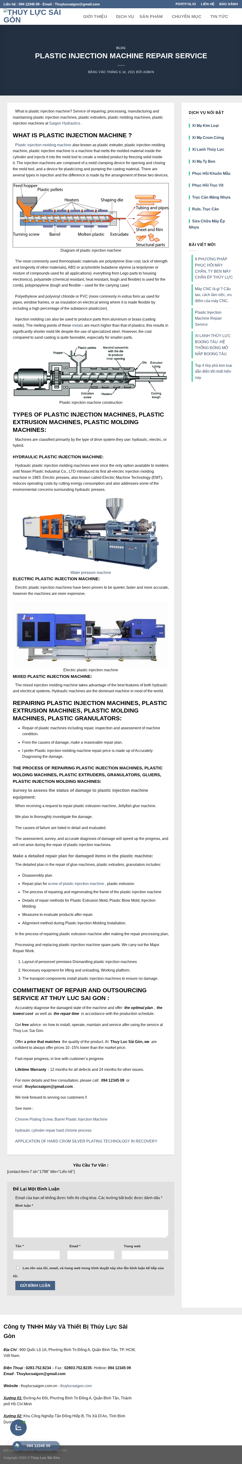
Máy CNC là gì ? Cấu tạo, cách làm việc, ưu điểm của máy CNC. (213, 295)
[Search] (235, 16)
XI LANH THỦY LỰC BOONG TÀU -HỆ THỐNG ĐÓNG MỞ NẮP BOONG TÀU (213, 345)
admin (148, 72)
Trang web (132, 1246)
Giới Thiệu (95, 16)
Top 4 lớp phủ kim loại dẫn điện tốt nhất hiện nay (213, 371)
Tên (19, 1246)
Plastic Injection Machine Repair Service (208, 318)
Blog (121, 48)
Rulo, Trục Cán (205, 209)
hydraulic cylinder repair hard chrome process (53, 1130)
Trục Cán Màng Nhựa (211, 197)
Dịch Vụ (125, 16)
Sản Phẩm (151, 16)
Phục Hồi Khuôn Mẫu (211, 173)
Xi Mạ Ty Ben (203, 161)
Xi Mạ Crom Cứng (208, 138)
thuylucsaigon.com (76, 1386)
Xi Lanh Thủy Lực (208, 149)
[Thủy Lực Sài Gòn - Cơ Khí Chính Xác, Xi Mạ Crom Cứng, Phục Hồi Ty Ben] (34, 16)
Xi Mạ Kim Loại (205, 126)
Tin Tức (219, 16)
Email (74, 1246)
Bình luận (24, 1205)
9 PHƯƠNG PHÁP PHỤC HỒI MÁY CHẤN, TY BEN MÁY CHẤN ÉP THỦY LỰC (214, 268)
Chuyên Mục (187, 16)
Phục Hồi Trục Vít (208, 185)
